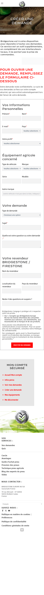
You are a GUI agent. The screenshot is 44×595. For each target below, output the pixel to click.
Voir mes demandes (13, 385)
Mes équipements (12, 395)
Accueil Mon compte (13, 375)
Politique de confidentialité (14, 521)
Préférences (7, 517)
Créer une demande (13, 390)
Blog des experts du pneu (13, 471)
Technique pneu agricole (13, 468)
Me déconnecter (11, 400)
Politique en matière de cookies (16, 514)
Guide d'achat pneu (10, 462)
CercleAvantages (6, 456)
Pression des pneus (10, 465)
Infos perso (9, 380)
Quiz (4, 448)
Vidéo (4, 474)
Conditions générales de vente (15, 525)
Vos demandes (8, 445)
